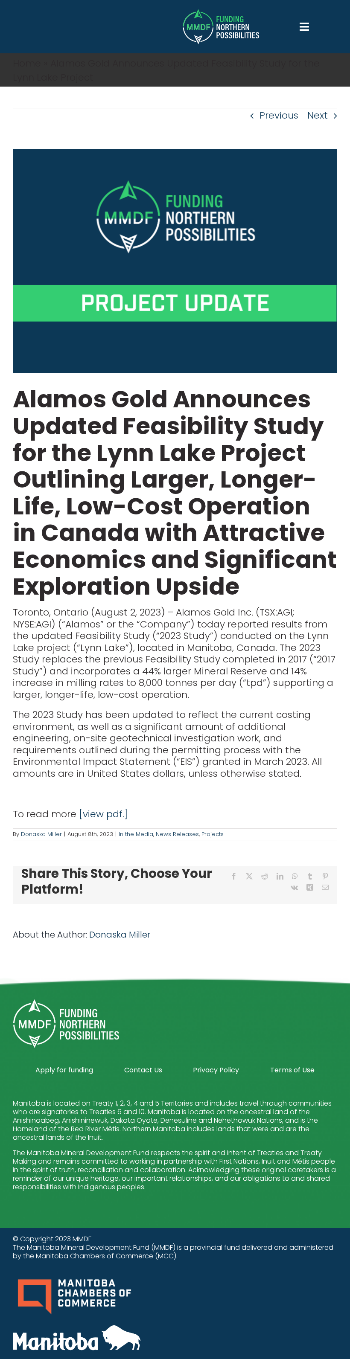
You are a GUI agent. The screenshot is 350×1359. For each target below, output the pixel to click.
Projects (212, 834)
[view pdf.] (103, 814)
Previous (279, 115)
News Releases (177, 834)
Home (27, 63)
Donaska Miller (41, 834)
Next (317, 115)
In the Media (136, 834)
